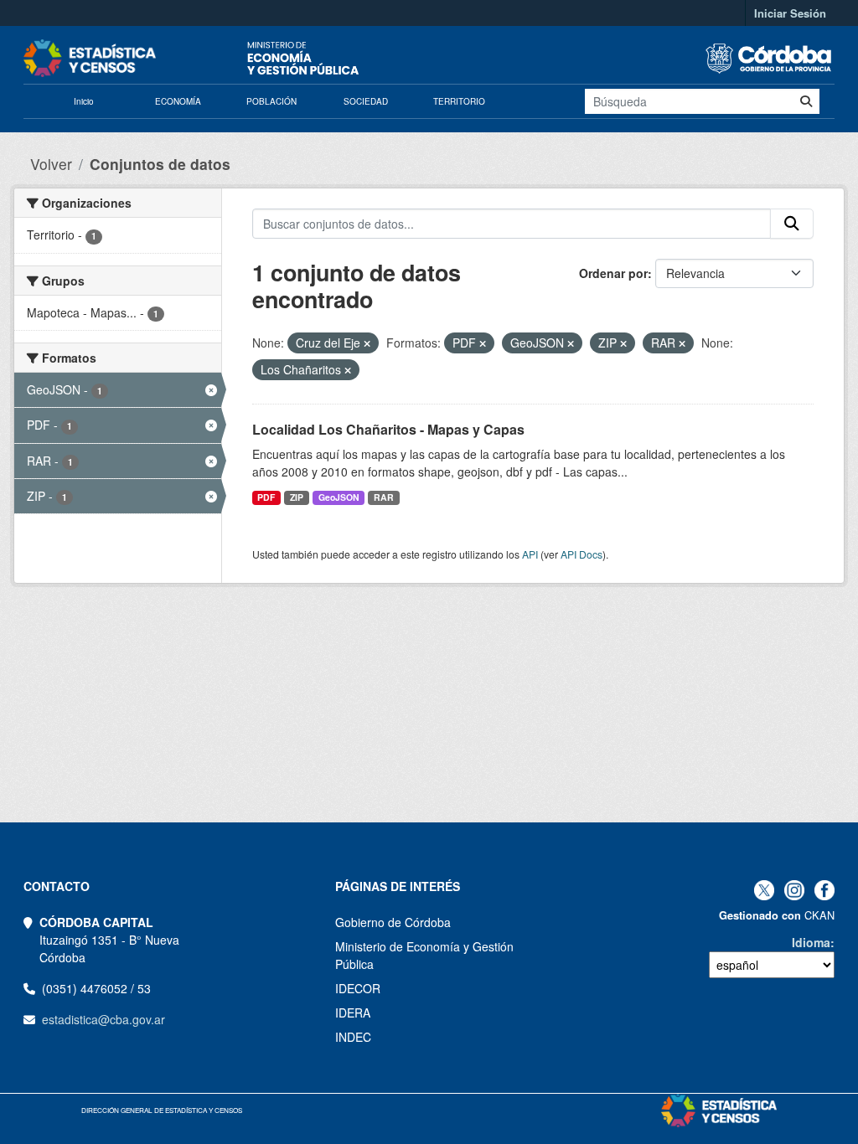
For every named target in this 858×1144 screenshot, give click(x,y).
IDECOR (357, 988)
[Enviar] (806, 101)
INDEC (353, 1036)
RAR (384, 497)
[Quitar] (367, 343)
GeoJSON (338, 497)
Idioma (811, 942)
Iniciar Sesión (790, 13)
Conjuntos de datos (160, 163)
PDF (266, 497)
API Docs (581, 554)
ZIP (296, 497)
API (530, 554)
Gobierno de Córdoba (393, 922)
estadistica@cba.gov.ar (103, 1019)
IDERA (352, 1012)
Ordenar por (613, 273)
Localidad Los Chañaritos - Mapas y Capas (388, 429)
